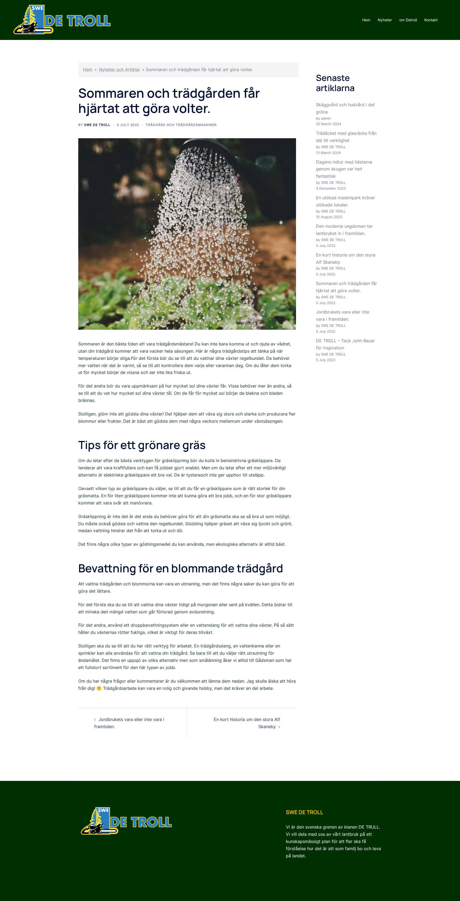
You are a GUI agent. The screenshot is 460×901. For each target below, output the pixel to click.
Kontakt (431, 20)
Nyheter (385, 20)
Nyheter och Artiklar (119, 69)
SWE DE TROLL (97, 125)
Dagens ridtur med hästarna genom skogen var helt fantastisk (344, 169)
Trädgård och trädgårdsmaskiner (181, 125)
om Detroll (408, 20)
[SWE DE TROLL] (62, 19)
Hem (366, 20)
